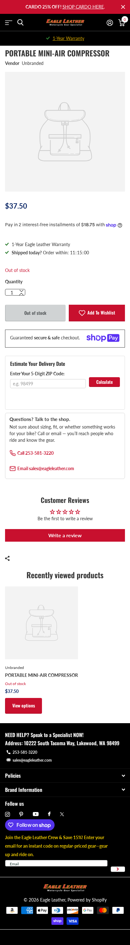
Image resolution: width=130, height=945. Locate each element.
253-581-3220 (25, 752)
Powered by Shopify (87, 899)
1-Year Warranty (68, 38)
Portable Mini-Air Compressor (41, 675)
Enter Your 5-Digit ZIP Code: (37, 373)
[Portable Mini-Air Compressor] (41, 622)
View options (23, 705)
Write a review (65, 535)
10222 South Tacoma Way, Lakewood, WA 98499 (71, 743)
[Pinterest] (21, 814)
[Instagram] (7, 814)
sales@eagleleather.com (32, 760)
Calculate (104, 381)
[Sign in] (109, 22)
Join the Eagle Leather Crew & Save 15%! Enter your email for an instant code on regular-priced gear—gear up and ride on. (56, 846)
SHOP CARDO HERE (83, 6)
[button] (21, 294)
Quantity (13, 281)
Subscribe (118, 869)
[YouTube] (35, 814)
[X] (62, 814)
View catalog (8, 22)
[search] (20, 22)
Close (123, 7)
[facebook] (49, 814)
